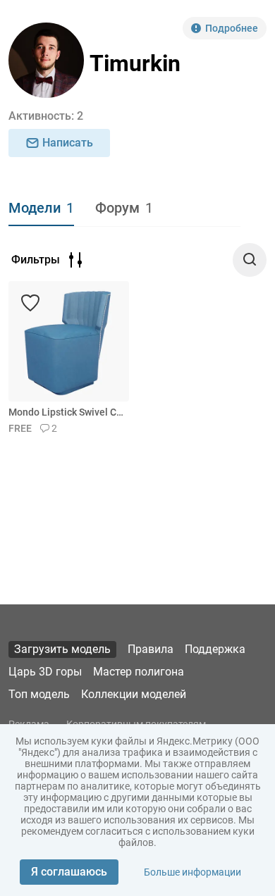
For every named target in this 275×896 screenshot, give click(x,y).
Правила (150, 649)
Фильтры (35, 259)
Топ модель (39, 694)
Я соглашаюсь (69, 871)
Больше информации (192, 872)
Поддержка (215, 649)
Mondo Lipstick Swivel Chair (66, 412)
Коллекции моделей (133, 694)
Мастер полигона (138, 671)
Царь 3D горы (45, 671)
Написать (67, 142)
